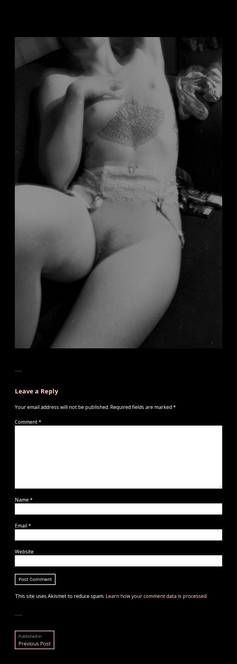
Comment (28, 421)
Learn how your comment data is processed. (156, 596)
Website (24, 551)
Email (23, 525)
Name (24, 499)
